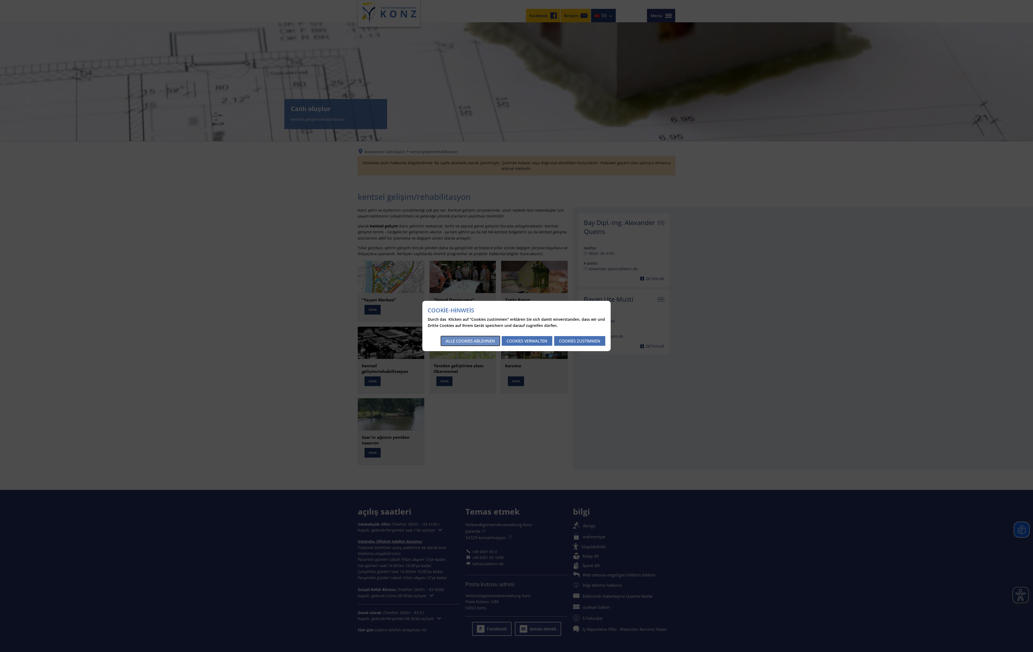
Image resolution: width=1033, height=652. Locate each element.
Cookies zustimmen (579, 341)
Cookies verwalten (527, 341)
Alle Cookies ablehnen (470, 341)
